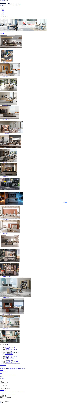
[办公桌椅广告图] (23, 30)
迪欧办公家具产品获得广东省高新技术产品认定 (11, 361)
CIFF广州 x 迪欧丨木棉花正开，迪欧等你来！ (11, 356)
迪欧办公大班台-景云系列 (5, 133)
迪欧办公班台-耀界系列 (5, 76)
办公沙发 (14, 368)
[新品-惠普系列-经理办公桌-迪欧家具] (12, 313)
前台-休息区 (17, 368)
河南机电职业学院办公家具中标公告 (10, 347)
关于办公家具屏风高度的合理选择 (9, 358)
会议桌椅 (9, 368)
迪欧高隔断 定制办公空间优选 (9, 362)
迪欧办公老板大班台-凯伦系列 (6, 119)
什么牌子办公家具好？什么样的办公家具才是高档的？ (12, 363)
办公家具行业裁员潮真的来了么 (9, 357)
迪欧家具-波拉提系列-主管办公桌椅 (7, 276)
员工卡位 (7, 368)
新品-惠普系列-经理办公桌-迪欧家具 (7, 314)
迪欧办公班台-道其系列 (5, 162)
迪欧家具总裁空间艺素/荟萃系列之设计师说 (11, 349)
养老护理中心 (2, 378)
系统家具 (1, 370)
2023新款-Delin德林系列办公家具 (6, 297)
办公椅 (12, 368)
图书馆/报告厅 (6, 371)
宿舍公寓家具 (2, 371)
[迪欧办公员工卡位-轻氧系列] (8, 90)
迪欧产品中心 (3, 365)
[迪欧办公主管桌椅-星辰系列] (11, 204)
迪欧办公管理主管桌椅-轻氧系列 (6, 105)
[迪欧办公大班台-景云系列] (11, 133)
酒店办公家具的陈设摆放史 (8, 353)
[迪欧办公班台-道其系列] (8, 161)
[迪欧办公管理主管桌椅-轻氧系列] (8, 104)
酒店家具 (1, 373)
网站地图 (7, 0)
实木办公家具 (24, 368)
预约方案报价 (2, 5)
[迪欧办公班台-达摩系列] (10, 261)
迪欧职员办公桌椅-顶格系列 (5, 219)
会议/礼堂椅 (20, 368)
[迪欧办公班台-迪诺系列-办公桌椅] (9, 247)
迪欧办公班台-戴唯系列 (5, 176)
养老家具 (1, 376)
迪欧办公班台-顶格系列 (5, 233)
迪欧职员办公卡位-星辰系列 (5, 190)
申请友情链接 (2, 393)
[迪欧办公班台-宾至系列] (11, 47)
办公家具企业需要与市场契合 (9, 354)
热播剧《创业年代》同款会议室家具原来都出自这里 (12, 352)
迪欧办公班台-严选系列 (5, 62)
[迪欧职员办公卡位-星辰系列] (10, 190)
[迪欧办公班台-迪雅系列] (10, 342)
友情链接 (2, 390)
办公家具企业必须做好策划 (8, 351)
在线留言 (1, 0)
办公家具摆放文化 (7, 348)
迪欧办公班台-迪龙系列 (5, 328)
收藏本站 (4, 0)
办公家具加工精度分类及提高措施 (9, 360)
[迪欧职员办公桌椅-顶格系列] (10, 218)
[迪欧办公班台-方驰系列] (10, 147)
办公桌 (2, 33)
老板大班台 (1, 368)
